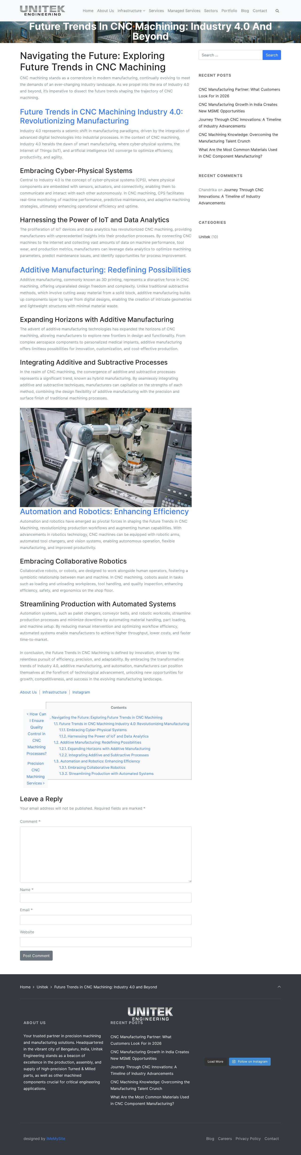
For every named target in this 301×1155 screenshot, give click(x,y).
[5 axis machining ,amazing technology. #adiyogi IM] (264, 1030)
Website (27, 932)
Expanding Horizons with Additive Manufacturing (104, 748)
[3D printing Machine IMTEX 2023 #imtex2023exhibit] (210, 1047)
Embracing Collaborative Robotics (92, 767)
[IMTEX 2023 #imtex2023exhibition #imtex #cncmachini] (237, 1047)
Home (25, 987)
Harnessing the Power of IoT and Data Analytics (104, 736)
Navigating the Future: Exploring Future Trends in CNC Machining (105, 717)
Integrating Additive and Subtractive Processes (104, 755)
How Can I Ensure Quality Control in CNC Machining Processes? (37, 734)
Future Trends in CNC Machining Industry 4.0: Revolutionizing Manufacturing (121, 723)
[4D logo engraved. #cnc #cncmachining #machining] (210, 1030)
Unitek (204, 236)
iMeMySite (56, 1138)
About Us (28, 692)
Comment (30, 821)
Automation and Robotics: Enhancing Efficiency (97, 761)
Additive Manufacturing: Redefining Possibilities (97, 742)
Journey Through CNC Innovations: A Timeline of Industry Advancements (231, 196)
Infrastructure (55, 692)
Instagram (81, 692)
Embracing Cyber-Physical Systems (93, 730)
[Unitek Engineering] (42, 10)
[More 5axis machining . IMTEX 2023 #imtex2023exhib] (237, 1030)
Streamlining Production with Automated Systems (106, 773)
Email (26, 909)
